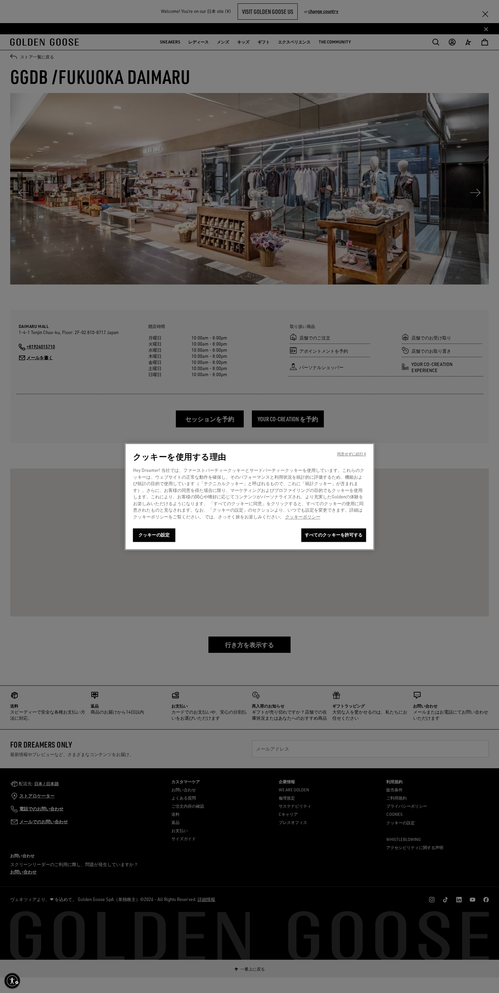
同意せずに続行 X (351, 454)
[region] (249, 496)
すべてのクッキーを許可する (334, 534)
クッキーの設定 (154, 534)
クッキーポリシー (302, 516)
